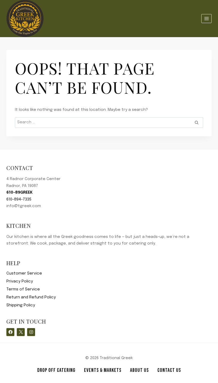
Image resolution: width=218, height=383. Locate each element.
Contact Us (169, 370)
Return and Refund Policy (31, 297)
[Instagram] (31, 332)
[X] (21, 332)
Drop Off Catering (56, 370)
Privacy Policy (19, 281)
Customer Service (24, 273)
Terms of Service (23, 289)
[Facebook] (10, 332)
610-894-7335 (18, 199)
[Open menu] (206, 18)
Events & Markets (102, 370)
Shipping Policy (20, 305)
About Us (139, 370)
